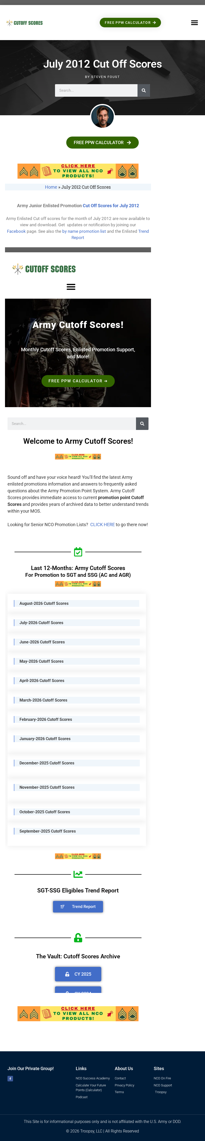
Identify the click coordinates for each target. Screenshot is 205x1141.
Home (51, 187)
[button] (194, 22)
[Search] (144, 90)
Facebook (16, 231)
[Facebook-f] (10, 1078)
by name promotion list (84, 231)
